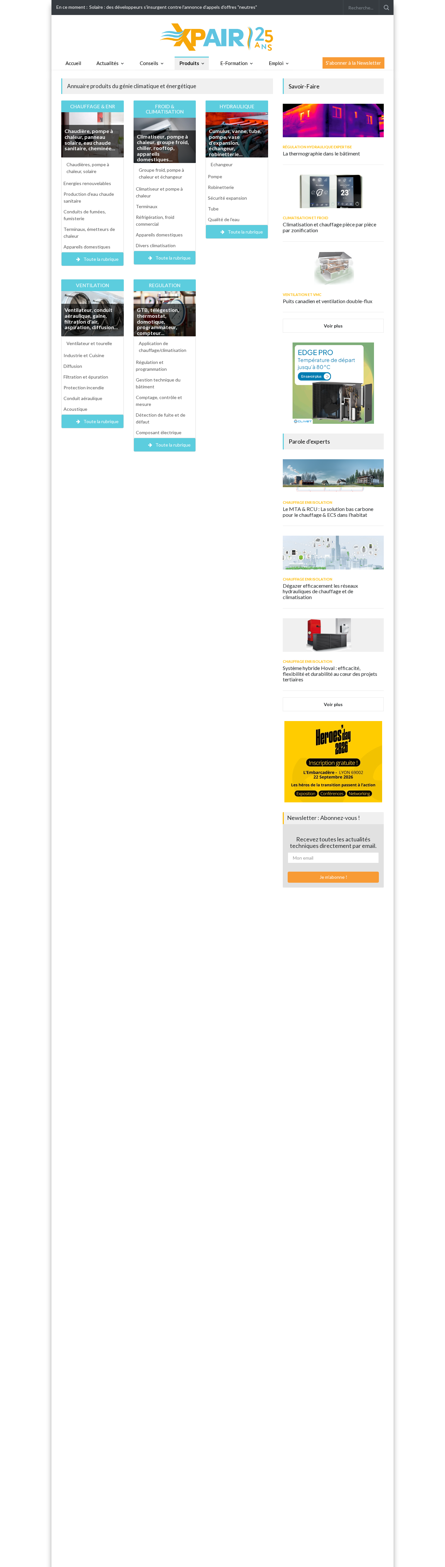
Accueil (73, 63)
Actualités (107, 63)
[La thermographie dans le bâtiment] (333, 120)
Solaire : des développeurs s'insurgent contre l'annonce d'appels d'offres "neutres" (173, 7)
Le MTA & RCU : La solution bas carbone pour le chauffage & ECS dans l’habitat (328, 512)
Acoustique (75, 409)
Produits (189, 63)
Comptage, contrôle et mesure (159, 401)
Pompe (215, 176)
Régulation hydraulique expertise (317, 147)
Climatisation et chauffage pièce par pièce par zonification (329, 227)
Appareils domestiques (87, 246)
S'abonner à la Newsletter (353, 63)
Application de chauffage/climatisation (162, 347)
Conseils (149, 63)
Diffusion (73, 366)
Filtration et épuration (86, 377)
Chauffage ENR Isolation (307, 502)
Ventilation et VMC (302, 294)
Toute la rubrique (101, 259)
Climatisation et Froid (305, 218)
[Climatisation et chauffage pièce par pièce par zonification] (333, 191)
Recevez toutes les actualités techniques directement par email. (333, 842)
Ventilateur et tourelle (89, 343)
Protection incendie (84, 387)
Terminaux (146, 206)
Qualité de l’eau (223, 219)
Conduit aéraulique (83, 398)
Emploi (276, 63)
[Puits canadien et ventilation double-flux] (333, 268)
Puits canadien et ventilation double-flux (327, 301)
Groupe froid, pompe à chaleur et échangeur (161, 173)
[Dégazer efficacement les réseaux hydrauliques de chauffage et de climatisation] (333, 552)
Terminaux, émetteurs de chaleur (89, 232)
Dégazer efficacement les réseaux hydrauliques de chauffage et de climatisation (320, 591)
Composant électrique (158, 432)
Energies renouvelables (87, 183)
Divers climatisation (156, 245)
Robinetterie (221, 187)
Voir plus (333, 325)
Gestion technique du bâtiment (158, 383)
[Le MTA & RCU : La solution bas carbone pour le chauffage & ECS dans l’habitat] (333, 476)
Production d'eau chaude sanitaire (89, 197)
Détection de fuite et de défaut (160, 418)
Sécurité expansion (227, 198)
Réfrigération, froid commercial (155, 220)
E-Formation (234, 63)
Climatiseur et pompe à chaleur (159, 192)
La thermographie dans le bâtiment (321, 153)
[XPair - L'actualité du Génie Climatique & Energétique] (222, 36)
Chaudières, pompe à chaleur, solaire (87, 168)
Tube (213, 208)
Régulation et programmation (151, 365)
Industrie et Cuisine (84, 355)
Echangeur (222, 164)
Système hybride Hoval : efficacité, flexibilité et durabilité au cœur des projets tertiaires (330, 673)
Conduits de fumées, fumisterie (85, 215)
